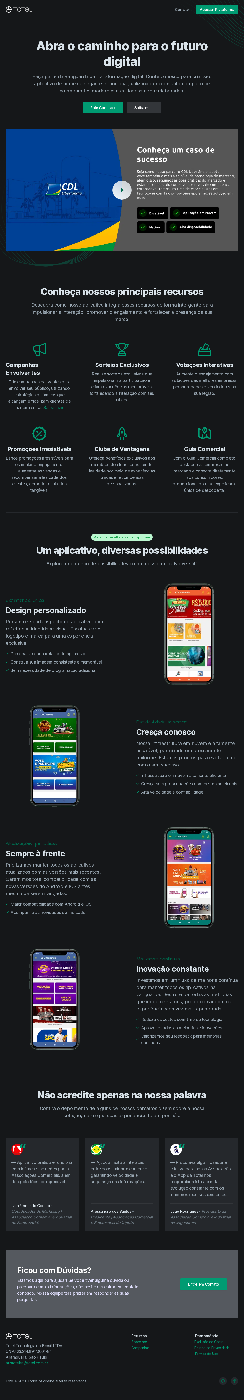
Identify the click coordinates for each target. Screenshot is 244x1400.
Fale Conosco (103, 107)
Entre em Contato (203, 1284)
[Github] (223, 1381)
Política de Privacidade (212, 1348)
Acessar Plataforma (217, 9)
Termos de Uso (206, 1354)
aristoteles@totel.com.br (27, 1362)
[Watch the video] (122, 190)
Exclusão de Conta (208, 1342)
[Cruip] (19, 9)
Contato (182, 9)
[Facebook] (234, 1381)
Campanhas (141, 1348)
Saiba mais (143, 107)
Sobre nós (140, 1342)
